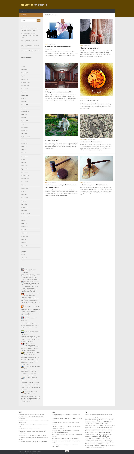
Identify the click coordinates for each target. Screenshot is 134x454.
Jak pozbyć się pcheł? (51, 140)
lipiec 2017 (24, 223)
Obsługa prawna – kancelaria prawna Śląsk (59, 92)
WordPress (25, 453)
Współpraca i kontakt (26, 11)
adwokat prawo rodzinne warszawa (96, 416)
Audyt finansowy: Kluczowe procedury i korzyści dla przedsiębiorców (28, 270)
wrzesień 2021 (25, 140)
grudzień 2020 (25, 169)
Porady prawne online (89, 440)
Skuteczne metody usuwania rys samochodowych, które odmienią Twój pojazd (29, 35)
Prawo (46, 44)
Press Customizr (34, 453)
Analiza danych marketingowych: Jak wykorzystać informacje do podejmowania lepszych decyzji (30, 295)
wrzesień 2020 (25, 178)
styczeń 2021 (25, 165)
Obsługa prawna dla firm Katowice (91, 142)
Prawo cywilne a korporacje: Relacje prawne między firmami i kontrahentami (30, 354)
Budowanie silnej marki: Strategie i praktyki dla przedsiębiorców (65, 438)
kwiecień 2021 (25, 156)
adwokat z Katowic (112, 418)
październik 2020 (26, 175)
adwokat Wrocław (105, 418)
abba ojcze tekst (89, 414)
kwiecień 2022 (25, 117)
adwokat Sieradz (96, 418)
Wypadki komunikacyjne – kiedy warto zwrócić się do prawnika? (32, 435)
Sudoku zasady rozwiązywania (95, 443)
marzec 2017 (25, 236)
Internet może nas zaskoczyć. (89, 100)
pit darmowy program (107, 434)
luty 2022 (24, 124)
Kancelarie (101, 421)
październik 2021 (26, 136)
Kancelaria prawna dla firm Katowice (92, 421)
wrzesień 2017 (25, 217)
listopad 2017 (25, 210)
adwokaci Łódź (97, 414)
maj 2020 (24, 191)
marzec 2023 (25, 104)
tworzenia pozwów (112, 445)
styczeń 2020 (25, 204)
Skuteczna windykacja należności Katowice (94, 185)
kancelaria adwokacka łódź (108, 420)
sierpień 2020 (25, 181)
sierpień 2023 (25, 88)
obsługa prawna (109, 429)
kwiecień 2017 (25, 233)
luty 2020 (24, 201)
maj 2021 (24, 153)
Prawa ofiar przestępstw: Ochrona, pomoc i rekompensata (31, 414)
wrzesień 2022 (25, 111)
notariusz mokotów (93, 429)
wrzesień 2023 (25, 85)
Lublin (108, 425)
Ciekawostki (83, 98)
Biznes (81, 139)
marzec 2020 (25, 197)
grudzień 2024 (25, 76)
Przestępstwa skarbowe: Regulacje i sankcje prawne (30, 428)
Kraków (94, 425)
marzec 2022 (25, 120)
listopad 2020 (25, 172)
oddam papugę (96, 432)
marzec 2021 (25, 159)
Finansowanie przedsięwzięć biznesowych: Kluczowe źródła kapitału (29, 379)
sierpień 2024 (25, 79)
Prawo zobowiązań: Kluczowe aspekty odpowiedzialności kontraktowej (29, 318)
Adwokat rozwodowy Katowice (90, 48)
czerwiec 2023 (25, 95)
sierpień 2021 (25, 143)
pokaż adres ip (88, 436)
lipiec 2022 (24, 114)
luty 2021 (24, 162)
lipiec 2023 (24, 92)
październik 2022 (26, 108)
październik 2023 (26, 82)
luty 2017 (24, 239)
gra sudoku (88, 420)
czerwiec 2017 (25, 226)
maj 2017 (24, 229)
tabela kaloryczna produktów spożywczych (97, 444)
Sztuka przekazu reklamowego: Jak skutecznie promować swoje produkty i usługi (30, 333)
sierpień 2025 (25, 72)
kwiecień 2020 (25, 194)
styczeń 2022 (25, 127)
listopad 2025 (25, 69)
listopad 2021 (25, 133)
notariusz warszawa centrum (101, 429)
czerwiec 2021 (25, 149)
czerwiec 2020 (25, 188)
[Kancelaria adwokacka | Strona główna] (35, 5)
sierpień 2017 (25, 220)
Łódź (103, 447)
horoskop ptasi (97, 420)
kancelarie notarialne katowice (98, 423)
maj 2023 (24, 98)
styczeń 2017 (25, 242)
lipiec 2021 (24, 146)
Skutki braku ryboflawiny (29, 343)
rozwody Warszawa (90, 442)
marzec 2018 (25, 207)
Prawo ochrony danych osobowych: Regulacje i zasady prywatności (33, 441)
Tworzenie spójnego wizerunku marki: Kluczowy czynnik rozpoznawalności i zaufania (29, 393)
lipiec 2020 (24, 185)
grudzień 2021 (25, 130)
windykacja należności (90, 447)
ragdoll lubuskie (108, 440)
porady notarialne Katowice (102, 438)
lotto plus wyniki (101, 425)
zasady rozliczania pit (99, 447)
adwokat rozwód (88, 418)
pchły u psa (98, 434)
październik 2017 (26, 213)
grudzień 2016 (25, 245)
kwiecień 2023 (25, 101)
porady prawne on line (99, 440)
